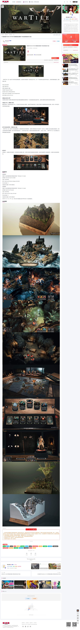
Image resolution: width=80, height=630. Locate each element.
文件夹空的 (68, 116)
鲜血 (64, 91)
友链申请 (23, 622)
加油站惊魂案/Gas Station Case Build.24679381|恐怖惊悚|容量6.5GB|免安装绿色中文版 (71, 26)
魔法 (66, 91)
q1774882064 (68, 118)
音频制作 (68, 96)
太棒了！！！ (68, 106)
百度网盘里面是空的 (69, 113)
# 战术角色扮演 (5, 547)
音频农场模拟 (73, 96)
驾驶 (69, 93)
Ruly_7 (67, 105)
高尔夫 (77, 91)
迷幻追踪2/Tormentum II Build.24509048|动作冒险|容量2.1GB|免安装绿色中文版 (73, 78)
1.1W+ (11, 566)
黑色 (64, 89)
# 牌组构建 (49, 546)
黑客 (72, 89)
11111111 (67, 119)
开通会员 (75, 1)
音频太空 (65, 96)
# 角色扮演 (22, 546)
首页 (3, 34)
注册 (35, 598)
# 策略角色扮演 (55, 546)
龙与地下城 (65, 88)
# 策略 (27, 546)
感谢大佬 (67, 109)
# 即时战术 (11, 547)
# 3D (15, 546)
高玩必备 (73, 91)
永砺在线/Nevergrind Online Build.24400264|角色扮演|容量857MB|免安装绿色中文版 (71, 31)
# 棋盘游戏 (16, 547)
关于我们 (35, 622)
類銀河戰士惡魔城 (66, 94)
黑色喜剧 (74, 88)
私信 (58, 41)
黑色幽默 (71, 88)
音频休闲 (65, 97)
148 (16, 566)
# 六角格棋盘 (26, 547)
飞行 (73, 93)
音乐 (68, 97)
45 (14, 566)
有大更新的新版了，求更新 (70, 128)
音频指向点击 (72, 94)
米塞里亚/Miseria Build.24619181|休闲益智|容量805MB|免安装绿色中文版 (71, 24)
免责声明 (31, 622)
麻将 (75, 89)
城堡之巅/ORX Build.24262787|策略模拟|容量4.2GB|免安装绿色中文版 (73, 83)
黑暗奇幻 (67, 89)
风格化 (76, 93)
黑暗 (70, 89)
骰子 (64, 93)
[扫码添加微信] (78, 621)
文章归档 (27, 622)
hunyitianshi (68, 121)
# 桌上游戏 (20, 547)
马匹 (71, 93)
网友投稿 (6, 40)
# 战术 (30, 546)
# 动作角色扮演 (35, 546)
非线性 (71, 97)
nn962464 (67, 101)
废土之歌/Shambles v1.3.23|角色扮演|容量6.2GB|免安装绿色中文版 (73, 69)
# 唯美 (31, 547)
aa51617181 (68, 115)
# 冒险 (8, 546)
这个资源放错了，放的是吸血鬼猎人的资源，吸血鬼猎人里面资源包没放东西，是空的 (72, 124)
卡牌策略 (10, 34)
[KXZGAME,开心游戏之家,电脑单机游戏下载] (6, 623)
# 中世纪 (40, 546)
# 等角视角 (45, 546)
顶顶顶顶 (67, 103)
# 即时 (34, 547)
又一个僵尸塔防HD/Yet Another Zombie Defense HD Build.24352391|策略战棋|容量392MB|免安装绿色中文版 (71, 25)
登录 (28, 598)
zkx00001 (67, 127)
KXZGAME (29, 624)
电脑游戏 (6, 34)
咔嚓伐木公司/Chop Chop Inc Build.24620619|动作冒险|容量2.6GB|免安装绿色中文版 (71, 29)
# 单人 (4, 546)
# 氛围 (18, 546)
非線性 (74, 97)
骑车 (66, 93)
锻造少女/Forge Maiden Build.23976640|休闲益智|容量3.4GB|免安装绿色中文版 (73, 65)
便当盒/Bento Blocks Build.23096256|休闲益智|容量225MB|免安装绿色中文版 (71, 28)
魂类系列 (69, 91)
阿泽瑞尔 (67, 111)
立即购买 (55, 58)
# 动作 (11, 546)
